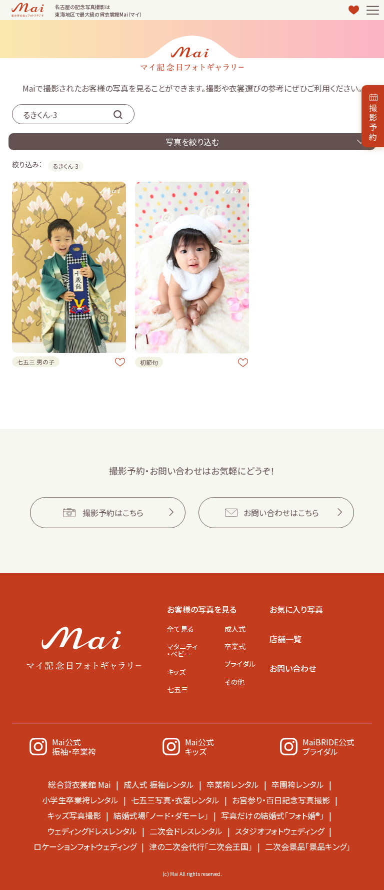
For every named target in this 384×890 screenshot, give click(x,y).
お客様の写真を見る (201, 609)
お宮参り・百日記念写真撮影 (281, 800)
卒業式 (235, 646)
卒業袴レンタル (232, 784)
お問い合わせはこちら (281, 513)
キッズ (176, 672)
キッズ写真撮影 (74, 815)
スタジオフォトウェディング (279, 831)
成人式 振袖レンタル (159, 784)
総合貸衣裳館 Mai (79, 784)
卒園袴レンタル (298, 784)
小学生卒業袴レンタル (80, 800)
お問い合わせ (293, 668)
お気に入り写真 (296, 609)
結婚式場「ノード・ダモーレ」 (161, 815)
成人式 (235, 629)
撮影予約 (373, 122)
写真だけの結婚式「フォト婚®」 (272, 815)
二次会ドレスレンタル (186, 831)
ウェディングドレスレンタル (92, 831)
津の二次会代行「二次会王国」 (200, 846)
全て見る (180, 629)
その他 (234, 682)
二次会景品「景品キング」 (307, 846)
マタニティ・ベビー (182, 650)
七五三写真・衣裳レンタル (175, 800)
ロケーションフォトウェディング (85, 846)
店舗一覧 (286, 639)
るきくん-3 (65, 166)
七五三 (177, 689)
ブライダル (240, 664)
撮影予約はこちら (113, 513)
